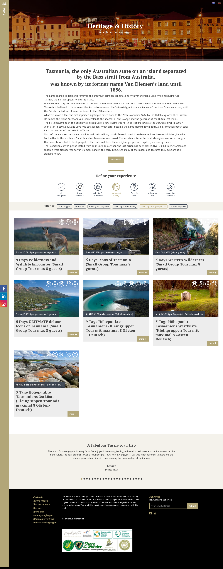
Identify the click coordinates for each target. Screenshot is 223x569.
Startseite (38, 493)
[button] (81, 475)
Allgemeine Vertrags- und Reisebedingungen (44, 517)
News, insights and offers (160, 496)
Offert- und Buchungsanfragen (42, 510)
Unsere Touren (40, 497)
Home (101, 32)
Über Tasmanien (41, 501)
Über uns (37, 504)
